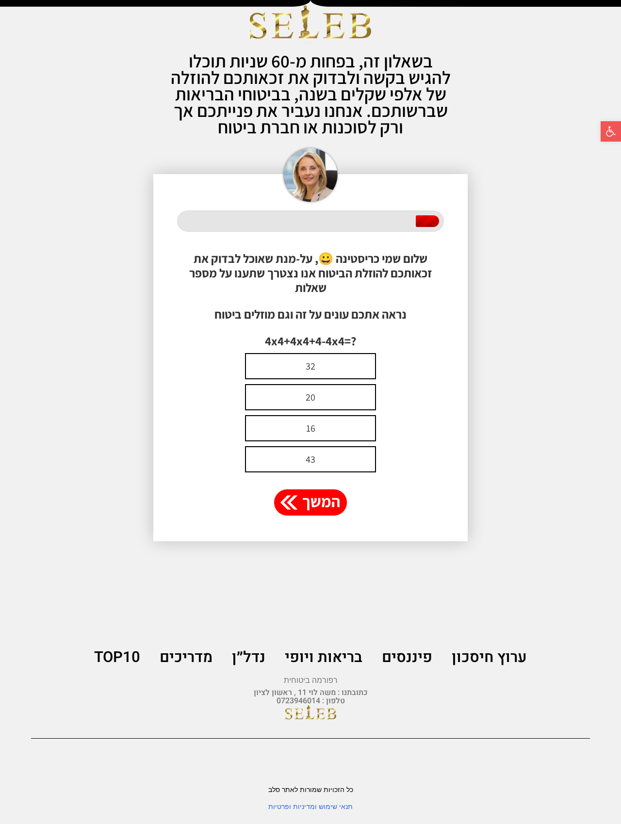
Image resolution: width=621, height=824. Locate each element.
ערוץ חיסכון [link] (489, 657)
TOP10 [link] (117, 657)
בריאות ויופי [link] (323, 657)
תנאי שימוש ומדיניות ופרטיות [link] (310, 806)
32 (310, 366)
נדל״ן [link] (248, 657)
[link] (611, 131)
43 (310, 459)
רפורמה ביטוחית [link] (311, 680)
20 (310, 397)
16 (310, 428)
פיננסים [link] (407, 657)
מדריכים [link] (186, 657)
